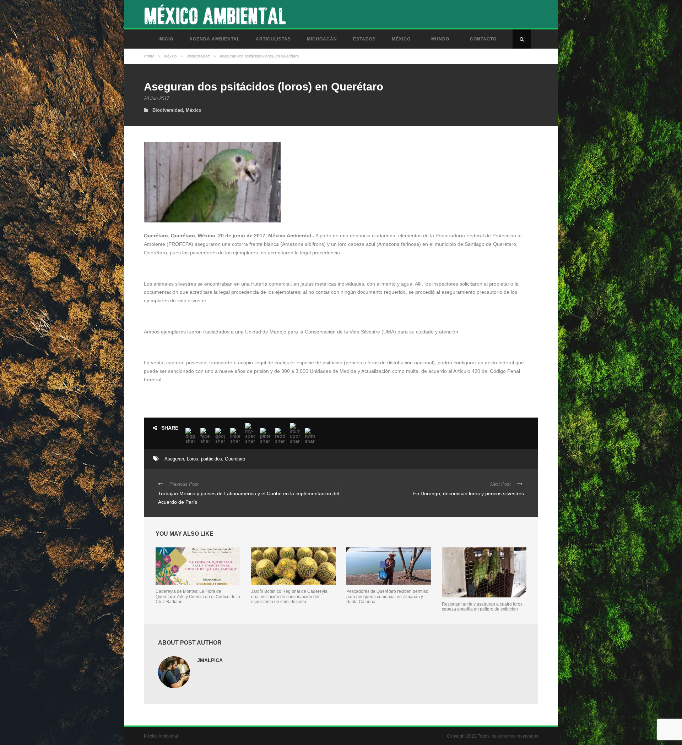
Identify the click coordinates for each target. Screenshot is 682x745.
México (401, 39)
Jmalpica (210, 660)
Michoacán (322, 39)
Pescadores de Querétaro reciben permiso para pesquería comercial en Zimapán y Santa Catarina (387, 596)
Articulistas (273, 39)
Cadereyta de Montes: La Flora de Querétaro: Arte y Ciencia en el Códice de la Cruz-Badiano (198, 596)
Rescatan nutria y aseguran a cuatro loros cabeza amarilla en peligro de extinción (482, 607)
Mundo (440, 39)
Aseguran (174, 459)
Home (149, 56)
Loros (192, 459)
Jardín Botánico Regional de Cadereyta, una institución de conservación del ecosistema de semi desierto (290, 596)
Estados (364, 39)
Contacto (483, 39)
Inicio (165, 39)
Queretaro (235, 459)
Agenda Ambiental (214, 39)
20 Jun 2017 (156, 98)
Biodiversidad (198, 56)
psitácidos (211, 459)
